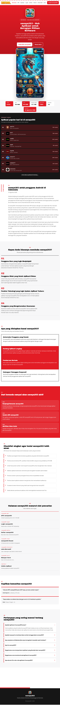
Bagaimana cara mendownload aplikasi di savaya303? (21, 655)
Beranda (14, 2)
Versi (45, 2)
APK (18, 2)
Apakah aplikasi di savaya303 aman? (15, 625)
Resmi (35, 2)
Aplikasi (22, 2)
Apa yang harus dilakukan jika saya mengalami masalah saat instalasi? (25, 640)
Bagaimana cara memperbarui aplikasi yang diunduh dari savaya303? (25, 650)
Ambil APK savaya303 (24, 44)
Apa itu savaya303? (10, 645)
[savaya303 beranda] (6, 2)
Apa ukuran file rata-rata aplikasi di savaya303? (19, 660)
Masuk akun (38, 44)
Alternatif (40, 2)
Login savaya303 (33, 679)
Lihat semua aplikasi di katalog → (30, 174)
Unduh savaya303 (53, 2)
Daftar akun (44, 679)
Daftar (30, 2)
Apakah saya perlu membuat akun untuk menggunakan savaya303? (24, 635)
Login (26, 2)
